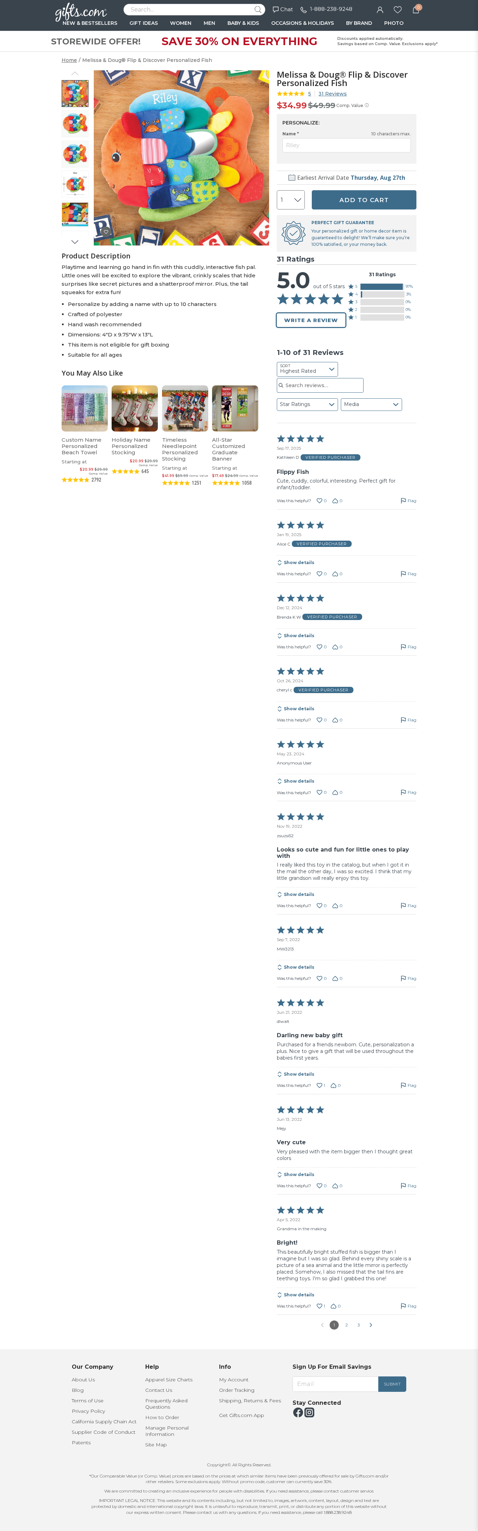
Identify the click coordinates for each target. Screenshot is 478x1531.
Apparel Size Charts (168, 1379)
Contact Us (158, 1390)
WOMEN (180, 23)
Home (69, 60)
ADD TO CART (364, 200)
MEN (209, 23)
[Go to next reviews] (371, 1325)
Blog (78, 1390)
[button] (382, 287)
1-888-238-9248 (331, 9)
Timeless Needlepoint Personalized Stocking (180, 449)
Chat (286, 9)
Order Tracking (236, 1390)
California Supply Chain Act (104, 1421)
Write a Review (311, 320)
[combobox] (307, 369)
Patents (81, 1442)
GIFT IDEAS (143, 23)
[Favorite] (398, 9)
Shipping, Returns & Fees (250, 1400)
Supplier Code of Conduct (103, 1432)
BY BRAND (359, 23)
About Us (83, 1379)
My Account (233, 1379)
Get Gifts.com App (241, 1415)
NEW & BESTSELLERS (90, 23)
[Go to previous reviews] (322, 1325)
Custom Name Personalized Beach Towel (81, 446)
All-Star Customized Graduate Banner (228, 449)
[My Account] (380, 9)
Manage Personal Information (167, 1431)
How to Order (162, 1417)
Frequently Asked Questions (166, 1403)
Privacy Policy (88, 1411)
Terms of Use (88, 1400)
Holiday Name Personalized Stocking (131, 446)
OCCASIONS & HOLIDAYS (302, 23)
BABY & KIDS (243, 23)
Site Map (156, 1444)
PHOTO (393, 23)
